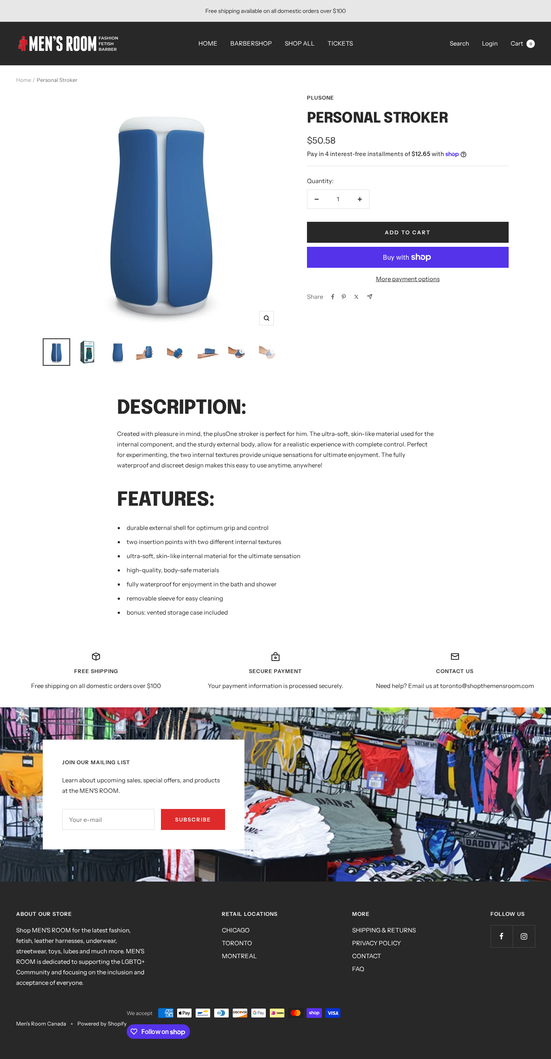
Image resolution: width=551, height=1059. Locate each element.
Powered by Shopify (102, 1023)
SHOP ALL (300, 43)
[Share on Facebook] (332, 297)
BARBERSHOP (251, 43)
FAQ (358, 969)
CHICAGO (236, 930)
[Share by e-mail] (369, 296)
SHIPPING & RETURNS (384, 930)
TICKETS (340, 43)
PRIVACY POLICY (376, 943)
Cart (521, 43)
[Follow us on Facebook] (501, 936)
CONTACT (366, 956)
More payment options (408, 279)
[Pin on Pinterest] (344, 297)
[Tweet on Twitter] (356, 297)
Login (490, 43)
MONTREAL (239, 956)
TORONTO (237, 943)
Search (459, 43)
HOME (207, 43)
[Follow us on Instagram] (524, 936)
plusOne (320, 97)
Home (23, 80)
